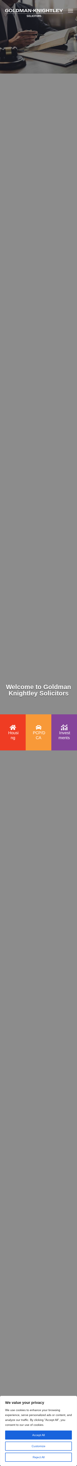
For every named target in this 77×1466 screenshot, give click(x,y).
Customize (38, 1446)
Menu (70, 11)
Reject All (39, 1457)
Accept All (38, 1435)
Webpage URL (13, 718)
